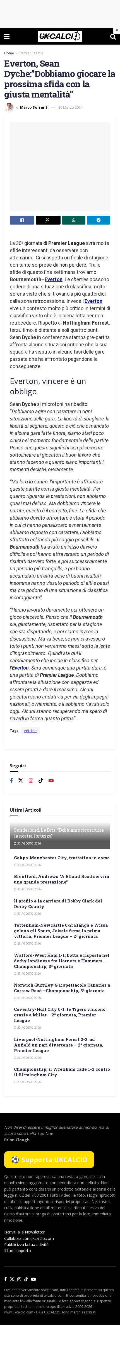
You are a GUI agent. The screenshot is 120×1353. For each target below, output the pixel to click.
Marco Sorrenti (34, 107)
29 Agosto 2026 (28, 943)
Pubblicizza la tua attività (26, 1244)
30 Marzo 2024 (70, 107)
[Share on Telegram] (98, 220)
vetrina (30, 730)
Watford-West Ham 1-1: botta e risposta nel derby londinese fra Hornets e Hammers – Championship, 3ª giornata (61, 960)
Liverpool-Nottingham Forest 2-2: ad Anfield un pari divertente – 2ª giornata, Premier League (58, 1044)
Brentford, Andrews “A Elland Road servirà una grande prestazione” (61, 879)
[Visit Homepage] (60, 36)
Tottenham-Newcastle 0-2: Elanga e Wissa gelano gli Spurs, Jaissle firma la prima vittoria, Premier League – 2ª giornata (61, 930)
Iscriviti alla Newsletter (24, 1232)
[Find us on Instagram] (31, 781)
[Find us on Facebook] (11, 781)
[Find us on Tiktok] (41, 780)
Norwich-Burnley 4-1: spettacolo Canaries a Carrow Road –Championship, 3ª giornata (62, 987)
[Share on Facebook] (22, 220)
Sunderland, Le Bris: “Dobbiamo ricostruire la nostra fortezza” (59, 833)
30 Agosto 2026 (28, 843)
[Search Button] (113, 36)
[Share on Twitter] (48, 220)
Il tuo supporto (17, 1250)
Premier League (30, 53)
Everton (54, 279)
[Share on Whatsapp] (73, 220)
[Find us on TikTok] (26, 1279)
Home (9, 53)
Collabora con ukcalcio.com (29, 1238)
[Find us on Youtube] (51, 781)
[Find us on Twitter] (20, 780)
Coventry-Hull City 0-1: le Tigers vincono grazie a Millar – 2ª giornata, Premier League (59, 1014)
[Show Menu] (6, 36)
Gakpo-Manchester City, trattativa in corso (62, 857)
